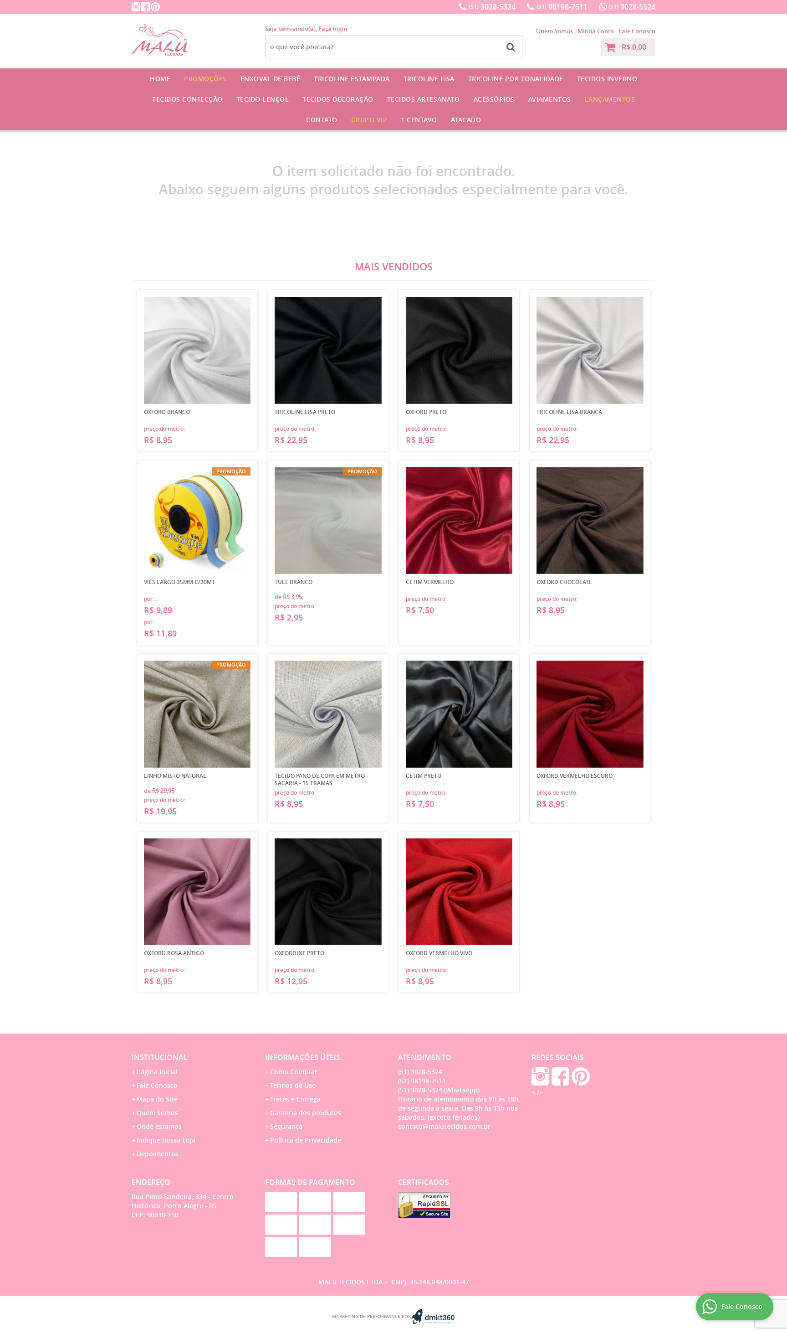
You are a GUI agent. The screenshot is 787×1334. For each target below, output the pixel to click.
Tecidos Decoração (337, 99)
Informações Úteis (302, 1057)
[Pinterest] (155, 6)
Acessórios (494, 99)
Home (160, 78)
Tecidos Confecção (187, 99)
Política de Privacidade (305, 1140)
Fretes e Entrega (295, 1099)
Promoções (205, 78)
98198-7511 (562, 7)
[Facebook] (145, 6)
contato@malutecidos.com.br (444, 1126)
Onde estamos (159, 1126)
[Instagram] (136, 6)
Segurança (286, 1126)
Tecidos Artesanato (423, 99)
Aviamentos (549, 99)
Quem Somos (554, 31)
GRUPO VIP (369, 119)
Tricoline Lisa (429, 78)
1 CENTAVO (419, 119)
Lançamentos (610, 99)
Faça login (332, 29)
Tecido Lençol (262, 99)
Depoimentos (158, 1153)
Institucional (160, 1057)
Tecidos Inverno (607, 78)
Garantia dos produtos (305, 1112)
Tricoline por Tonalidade (515, 78)
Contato (321, 119)
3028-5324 (492, 7)
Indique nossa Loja (166, 1140)
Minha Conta (595, 31)
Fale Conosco (636, 31)
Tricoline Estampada (352, 78)
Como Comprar (293, 1071)
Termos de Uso (293, 1085)
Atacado (466, 119)
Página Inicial (157, 1071)
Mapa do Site (157, 1099)
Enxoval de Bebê (270, 78)
